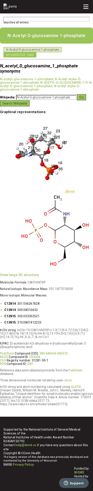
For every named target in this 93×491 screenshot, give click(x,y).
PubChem (7, 353)
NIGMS (79, 472)
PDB (3, 364)
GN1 (30, 364)
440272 (62, 353)
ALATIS (76, 387)
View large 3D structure (19, 275)
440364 (51, 353)
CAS (3, 360)
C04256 (34, 357)
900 (42, 353)
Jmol (68, 380)
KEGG (4, 357)
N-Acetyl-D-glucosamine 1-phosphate (32, 49)
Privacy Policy (23, 464)
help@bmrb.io (25, 445)
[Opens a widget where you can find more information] (74, 483)
